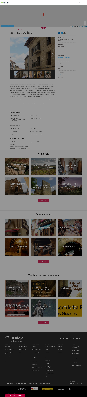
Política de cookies (19, 392)
